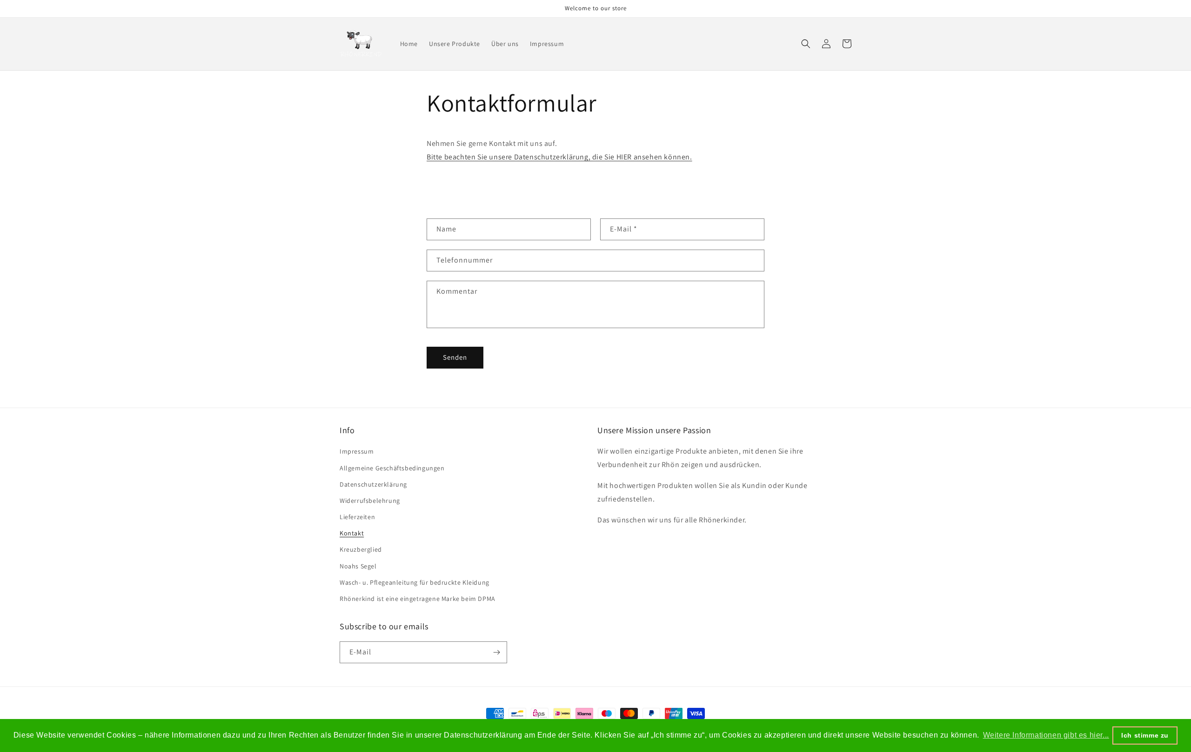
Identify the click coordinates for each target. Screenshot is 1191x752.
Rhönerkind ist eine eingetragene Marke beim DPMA (417, 598)
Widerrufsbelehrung (370, 500)
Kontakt (352, 533)
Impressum (357, 451)
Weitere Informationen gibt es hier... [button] (1046, 735)
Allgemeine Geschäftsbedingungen (392, 468)
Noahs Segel (358, 566)
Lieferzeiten (357, 517)
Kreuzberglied (361, 549)
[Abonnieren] (496, 652)
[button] (806, 43)
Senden (455, 357)
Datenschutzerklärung (373, 484)
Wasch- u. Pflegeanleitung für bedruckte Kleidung (414, 582)
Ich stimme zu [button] (1145, 735)
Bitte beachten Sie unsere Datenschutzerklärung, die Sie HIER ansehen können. (559, 157)
